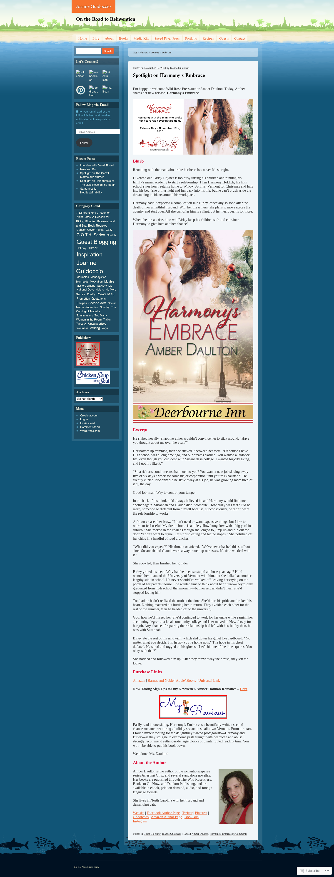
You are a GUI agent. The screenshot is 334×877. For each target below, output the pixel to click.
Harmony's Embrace (221, 833)
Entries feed (87, 423)
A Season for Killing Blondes (92, 219)
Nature (100, 289)
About (109, 38)
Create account (89, 415)
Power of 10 (105, 293)
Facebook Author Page (163, 813)
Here (243, 689)
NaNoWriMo (104, 285)
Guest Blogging (152, 833)
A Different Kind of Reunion (93, 212)
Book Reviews (97, 225)
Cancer (81, 229)
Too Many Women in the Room (91, 317)
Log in (84, 419)
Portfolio (191, 38)
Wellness (82, 328)
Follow (84, 143)
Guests (224, 38)
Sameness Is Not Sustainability (91, 190)
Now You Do (88, 169)
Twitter (187, 813)
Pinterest (201, 813)
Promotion (83, 298)
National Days (85, 289)
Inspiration (89, 254)
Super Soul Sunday (97, 307)
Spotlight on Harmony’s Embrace (169, 75)
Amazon (139, 680)
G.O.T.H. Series (91, 234)
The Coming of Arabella (96, 309)
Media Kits (141, 38)
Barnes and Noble (161, 680)
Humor (92, 248)
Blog (95, 38)
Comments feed (90, 427)
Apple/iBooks (186, 680)
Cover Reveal (95, 229)
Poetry (91, 294)
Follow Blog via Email (92, 104)
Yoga (105, 328)
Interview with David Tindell (97, 165)
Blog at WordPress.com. (86, 866)
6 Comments (240, 833)
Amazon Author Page (166, 817)
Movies (109, 281)
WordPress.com (90, 431)
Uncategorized (97, 323)
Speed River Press (167, 38)
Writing (95, 327)
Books (123, 38)
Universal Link (209, 680)
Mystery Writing (86, 285)
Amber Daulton (200, 833)
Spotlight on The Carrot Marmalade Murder (94, 175)
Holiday (81, 248)
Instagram (140, 821)
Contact (239, 38)
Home (82, 38)
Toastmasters (85, 315)
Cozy (109, 230)
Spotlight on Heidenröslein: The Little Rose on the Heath (97, 182)
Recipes (208, 38)
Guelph (111, 235)
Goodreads (141, 817)
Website (138, 813)
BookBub (191, 817)
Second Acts (97, 303)
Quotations (99, 298)
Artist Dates (84, 217)
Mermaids (83, 277)
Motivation (96, 281)
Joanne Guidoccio (93, 6)
